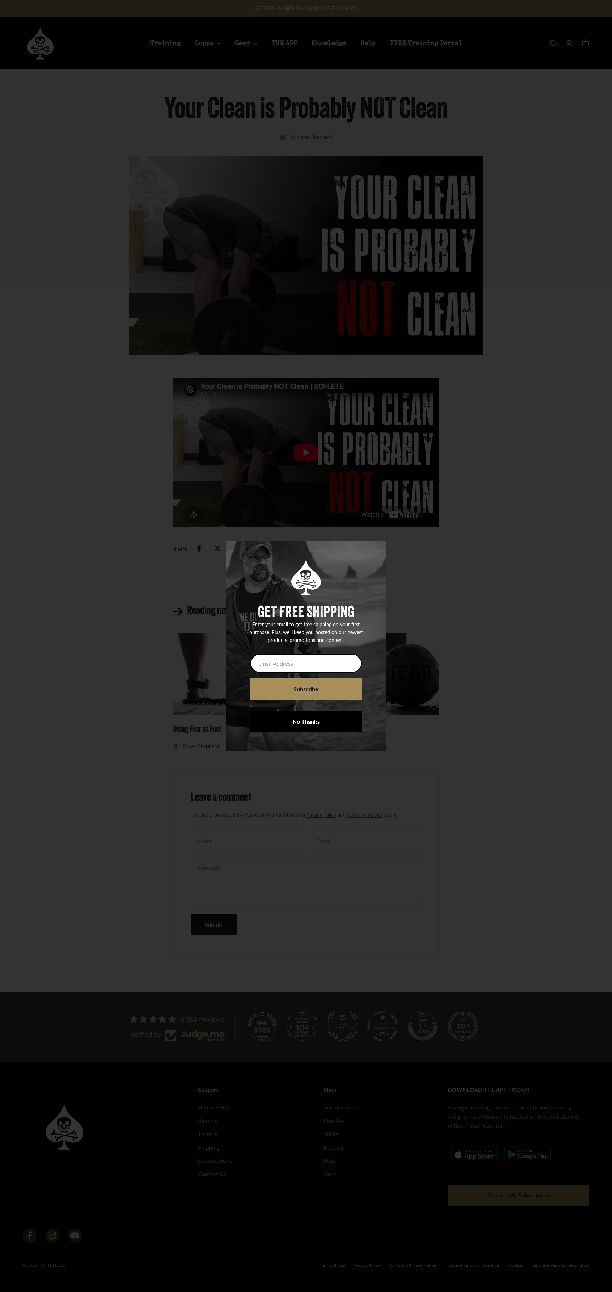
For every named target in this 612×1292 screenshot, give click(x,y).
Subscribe (306, 689)
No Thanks (306, 721)
